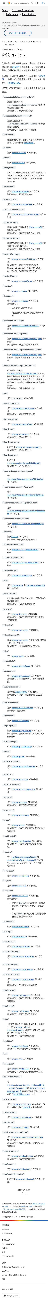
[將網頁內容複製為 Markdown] (20, 55)
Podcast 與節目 (8, 1256)
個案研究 (5, 1248)
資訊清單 (16, 67)
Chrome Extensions (23, 10)
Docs (5, 10)
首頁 (3, 41)
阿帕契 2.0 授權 (26, 1206)
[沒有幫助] (21, 49)
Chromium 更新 (8, 1244)
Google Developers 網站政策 (14, 1209)
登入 (43, 3)
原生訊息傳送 (21, 692)
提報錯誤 (5, 1229)
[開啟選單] (3, 3)
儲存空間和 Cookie (21, 1094)
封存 (3, 1252)
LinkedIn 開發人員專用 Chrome (14, 1275)
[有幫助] (17, 49)
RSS (3, 1279)
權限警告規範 (14, 83)
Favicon (14, 536)
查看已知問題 (7, 1233)
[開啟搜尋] (32, 2)
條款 (3, 1289)
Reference (12, 14)
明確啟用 (27, 1107)
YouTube (5, 1271)
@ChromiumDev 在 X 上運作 (13, 1267)
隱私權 (10, 1289)
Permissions (29, 14)
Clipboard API (35, 227)
